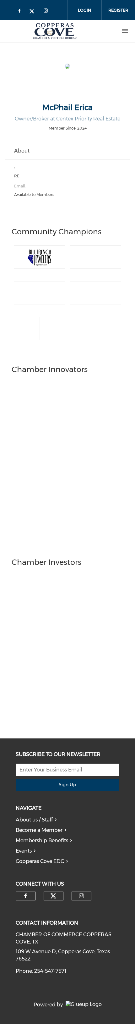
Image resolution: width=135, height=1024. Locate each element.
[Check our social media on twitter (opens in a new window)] (53, 896)
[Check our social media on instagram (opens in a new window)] (81, 896)
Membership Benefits (42, 840)
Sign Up (67, 784)
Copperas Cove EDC (40, 861)
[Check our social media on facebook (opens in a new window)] (25, 896)
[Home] (55, 31)
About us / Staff (34, 820)
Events (24, 851)
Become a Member (39, 830)
